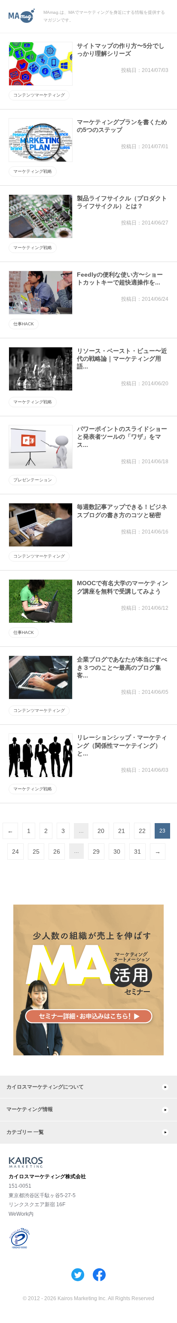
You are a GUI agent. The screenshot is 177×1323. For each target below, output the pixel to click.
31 (137, 851)
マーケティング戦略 (32, 171)
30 (116, 851)
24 (15, 851)
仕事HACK (23, 323)
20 (101, 830)
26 (56, 851)
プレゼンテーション (32, 479)
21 (121, 830)
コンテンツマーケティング (39, 95)
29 (96, 851)
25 (36, 851)
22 (142, 830)
